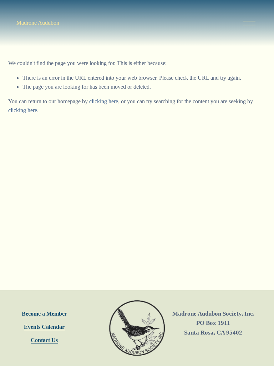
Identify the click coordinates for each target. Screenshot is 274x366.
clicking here (103, 101)
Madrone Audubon (37, 23)
